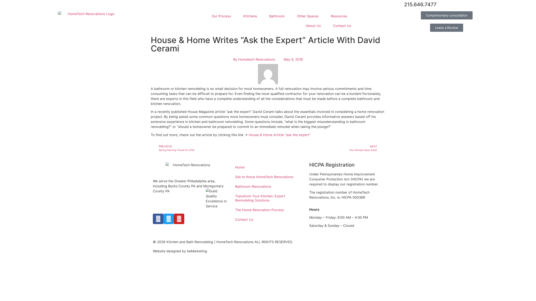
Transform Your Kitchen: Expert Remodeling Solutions (260, 198)
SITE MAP (216, 251)
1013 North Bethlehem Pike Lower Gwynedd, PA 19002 (170, 196)
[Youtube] (179, 219)
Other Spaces (307, 16)
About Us (313, 26)
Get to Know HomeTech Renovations (264, 177)
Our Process (221, 16)
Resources (339, 16)
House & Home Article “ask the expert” (280, 135)
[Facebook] (158, 219)
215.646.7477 (420, 4)
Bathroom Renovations (253, 186)
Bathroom (277, 16)
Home (240, 167)
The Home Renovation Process (259, 210)
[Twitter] (168, 219)
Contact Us (342, 26)
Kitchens (250, 16)
